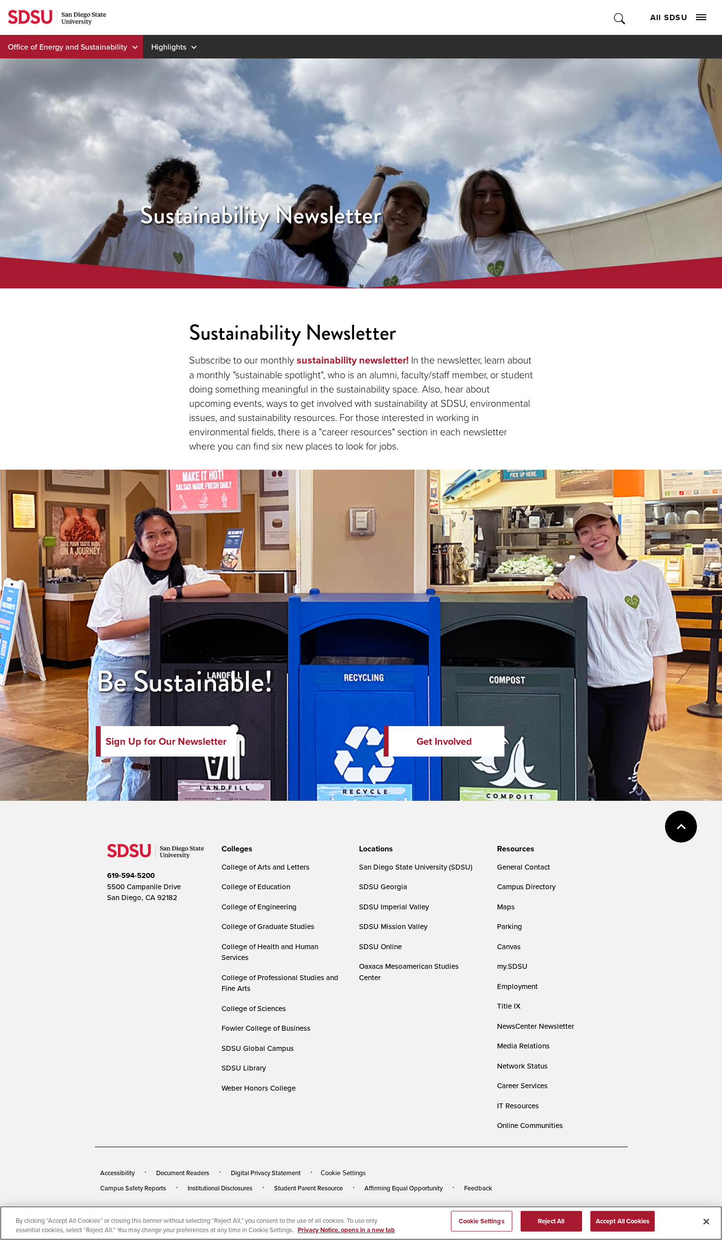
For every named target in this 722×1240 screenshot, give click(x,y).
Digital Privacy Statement (266, 1172)
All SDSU (669, 17)
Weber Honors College (259, 1088)
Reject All (551, 1221)
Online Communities (530, 1125)
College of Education (256, 886)
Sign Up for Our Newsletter (166, 741)
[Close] (706, 1222)
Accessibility (117, 1172)
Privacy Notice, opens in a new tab (346, 1230)
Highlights (168, 46)
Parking (509, 926)
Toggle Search (620, 17)
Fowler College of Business (266, 1028)
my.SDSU (512, 966)
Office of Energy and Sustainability (67, 46)
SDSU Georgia (383, 886)
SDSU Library (244, 1068)
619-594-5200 (131, 875)
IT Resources (518, 1105)
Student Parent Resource (308, 1188)
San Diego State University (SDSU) (415, 867)
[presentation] (235, 849)
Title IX (509, 1006)
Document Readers (182, 1172)
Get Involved (444, 741)
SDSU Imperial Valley (394, 907)
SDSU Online (380, 946)
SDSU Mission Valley (393, 926)
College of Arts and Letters (265, 867)
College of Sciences (254, 1008)
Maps (506, 907)
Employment (517, 986)
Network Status (522, 1066)
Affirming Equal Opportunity (403, 1188)
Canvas (509, 946)
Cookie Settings (343, 1173)
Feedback (478, 1188)
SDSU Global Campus (258, 1048)
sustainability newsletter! (353, 360)
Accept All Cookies (622, 1221)
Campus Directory (526, 886)
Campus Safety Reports (133, 1188)
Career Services (522, 1085)
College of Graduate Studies (268, 926)
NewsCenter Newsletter (535, 1026)
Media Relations (523, 1046)
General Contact (523, 867)
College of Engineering (259, 907)
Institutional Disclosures (220, 1188)
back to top (681, 827)
